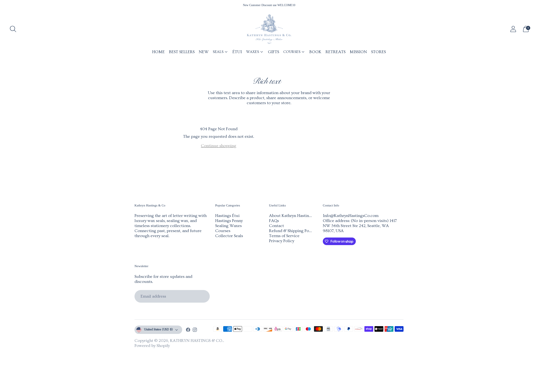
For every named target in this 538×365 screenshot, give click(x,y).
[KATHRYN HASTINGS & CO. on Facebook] (188, 330)
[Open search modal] (13, 29)
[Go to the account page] (513, 29)
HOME (158, 52)
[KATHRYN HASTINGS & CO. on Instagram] (194, 330)
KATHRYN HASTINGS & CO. (196, 340)
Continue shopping (218, 145)
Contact (276, 225)
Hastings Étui (227, 215)
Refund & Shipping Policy (292, 230)
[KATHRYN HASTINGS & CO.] (269, 29)
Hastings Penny (229, 220)
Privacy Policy (281, 241)
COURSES (292, 52)
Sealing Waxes (228, 225)
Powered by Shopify (152, 345)
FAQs (274, 220)
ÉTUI (237, 52)
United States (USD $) (158, 329)
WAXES (252, 52)
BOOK (315, 52)
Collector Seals (229, 236)
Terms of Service (284, 236)
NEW (203, 52)
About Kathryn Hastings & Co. (296, 215)
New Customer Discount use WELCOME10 (269, 5)
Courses (222, 230)
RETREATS (335, 52)
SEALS (218, 52)
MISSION (358, 52)
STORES (378, 52)
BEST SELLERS (182, 52)
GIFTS (273, 52)
